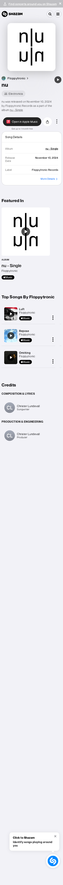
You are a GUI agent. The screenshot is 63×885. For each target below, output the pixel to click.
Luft (21, 309)
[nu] (57, 79)
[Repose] (10, 335)
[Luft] (10, 313)
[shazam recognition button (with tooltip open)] (53, 861)
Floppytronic (27, 312)
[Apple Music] (8, 277)
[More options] (57, 121)
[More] (53, 318)
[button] (60, 3)
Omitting (24, 352)
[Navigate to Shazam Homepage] (12, 14)
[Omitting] (10, 357)
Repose (24, 331)
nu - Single (16, 110)
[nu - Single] (26, 243)
